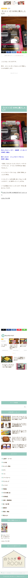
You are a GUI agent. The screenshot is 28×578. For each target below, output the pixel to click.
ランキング (6, 481)
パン (4, 473)
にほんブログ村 (5, 198)
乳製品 (5, 489)
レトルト (5, 485)
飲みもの (5, 515)
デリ (4, 470)
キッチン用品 (6, 466)
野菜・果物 (6, 511)
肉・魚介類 (6, 504)
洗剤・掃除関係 (7, 500)
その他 (5, 462)
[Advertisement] (14, 88)
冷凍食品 (5, 496)
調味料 (5, 507)
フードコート (6, 477)
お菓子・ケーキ (7, 458)
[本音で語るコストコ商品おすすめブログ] (14, 4)
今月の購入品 (4, 8)
